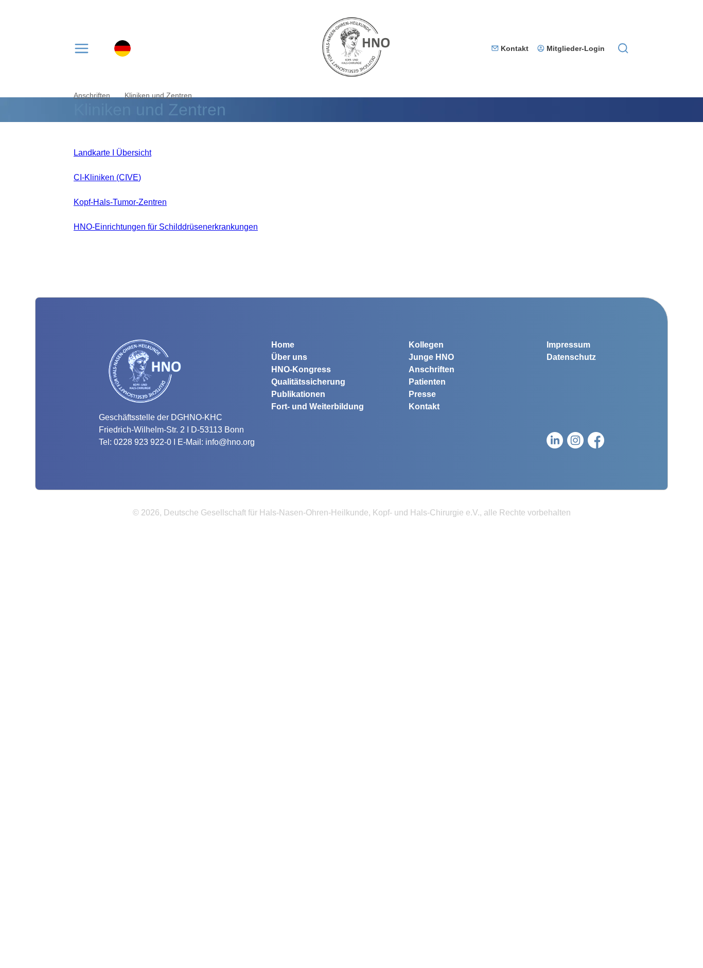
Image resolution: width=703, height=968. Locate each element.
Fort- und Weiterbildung (317, 406)
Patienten (427, 381)
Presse (422, 394)
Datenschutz (571, 357)
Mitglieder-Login (576, 48)
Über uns (289, 357)
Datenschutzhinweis (37, 961)
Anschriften (92, 95)
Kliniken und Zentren (158, 95)
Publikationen (298, 394)
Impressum (568, 344)
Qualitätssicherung (308, 381)
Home (282, 344)
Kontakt (515, 48)
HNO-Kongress (301, 369)
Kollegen (426, 344)
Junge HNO (431, 357)
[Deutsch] (122, 48)
